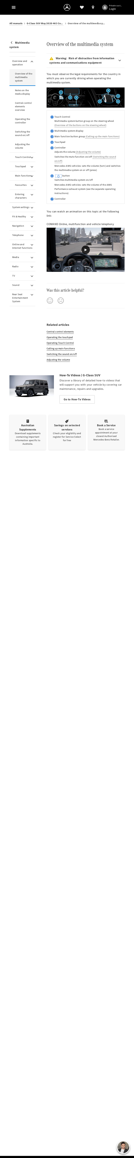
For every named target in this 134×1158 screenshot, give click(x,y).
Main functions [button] (23, 175)
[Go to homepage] (67, 7)
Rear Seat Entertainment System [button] (20, 298)
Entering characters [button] (21, 196)
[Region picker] (93, 7)
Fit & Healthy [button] (19, 216)
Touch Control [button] (23, 157)
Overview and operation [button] (19, 62)
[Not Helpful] (60, 300)
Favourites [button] (21, 185)
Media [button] (15, 257)
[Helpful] (50, 300)
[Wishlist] (82, 7)
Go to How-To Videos (77, 399)
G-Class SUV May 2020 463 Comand (45, 23)
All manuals (16, 23)
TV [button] (13, 275)
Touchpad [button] (20, 166)
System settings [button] (20, 207)
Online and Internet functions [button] (22, 246)
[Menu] (13, 7)
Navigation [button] (18, 225)
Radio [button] (15, 266)
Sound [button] (15, 285)
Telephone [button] (18, 235)
